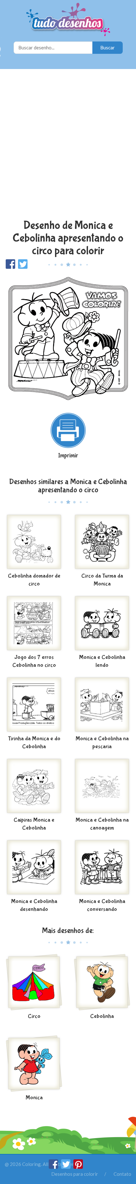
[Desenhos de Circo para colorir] (34, 982)
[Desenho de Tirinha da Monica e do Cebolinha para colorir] (34, 704)
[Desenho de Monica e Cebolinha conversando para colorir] (102, 867)
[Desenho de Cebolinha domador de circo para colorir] (34, 541)
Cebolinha (102, 1016)
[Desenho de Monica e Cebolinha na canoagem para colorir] (102, 786)
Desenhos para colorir (74, 1174)
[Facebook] (54, 1167)
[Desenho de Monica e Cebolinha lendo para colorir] (102, 623)
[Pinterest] (78, 1167)
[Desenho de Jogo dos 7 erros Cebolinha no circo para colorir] (34, 623)
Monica (34, 1097)
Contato (122, 1174)
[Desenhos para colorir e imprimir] (68, 20)
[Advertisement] (68, 145)
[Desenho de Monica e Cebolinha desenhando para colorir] (34, 867)
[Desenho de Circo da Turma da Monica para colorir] (102, 541)
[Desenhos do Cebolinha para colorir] (102, 982)
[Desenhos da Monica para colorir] (34, 1063)
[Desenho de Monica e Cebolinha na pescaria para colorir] (102, 704)
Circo (34, 1016)
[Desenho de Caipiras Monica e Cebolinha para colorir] (34, 786)
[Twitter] (66, 1167)
